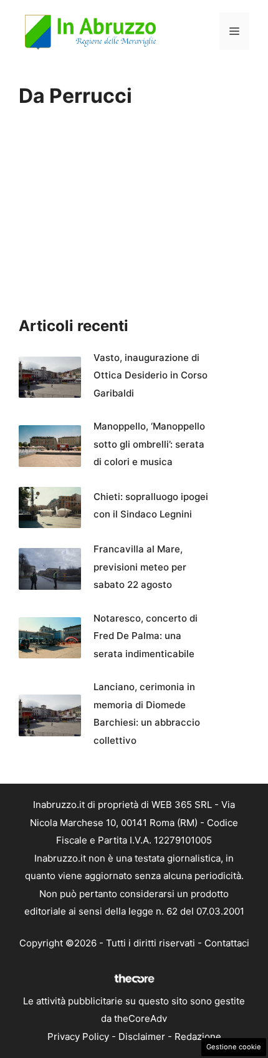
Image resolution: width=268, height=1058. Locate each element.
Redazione (198, 1036)
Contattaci (226, 943)
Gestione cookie (233, 1046)
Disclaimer (141, 1036)
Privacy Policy (78, 1036)
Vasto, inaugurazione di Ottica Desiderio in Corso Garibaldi (150, 375)
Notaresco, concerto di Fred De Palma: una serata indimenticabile (145, 636)
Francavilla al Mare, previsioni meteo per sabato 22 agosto (139, 566)
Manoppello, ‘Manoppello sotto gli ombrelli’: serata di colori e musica (149, 444)
